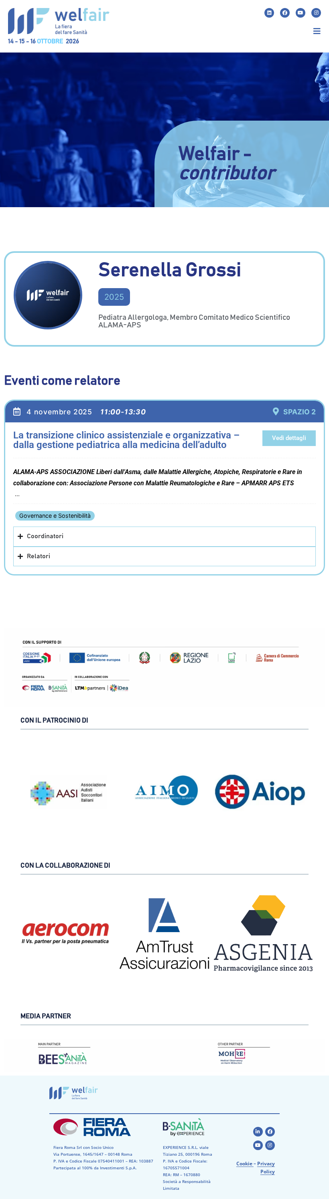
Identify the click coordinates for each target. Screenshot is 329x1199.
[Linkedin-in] (258, 1131)
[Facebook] (285, 13)
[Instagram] (316, 13)
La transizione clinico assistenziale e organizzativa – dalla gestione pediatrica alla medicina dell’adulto (126, 440)
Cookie (245, 1163)
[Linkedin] (269, 13)
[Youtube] (300, 13)
